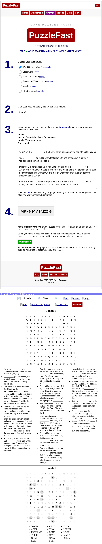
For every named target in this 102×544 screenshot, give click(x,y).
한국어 (97, 5)
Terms (44, 274)
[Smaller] (14, 298)
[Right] (86, 298)
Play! (77, 13)
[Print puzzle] (23, 304)
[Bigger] (19, 298)
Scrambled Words (38, 81)
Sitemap (63, 274)
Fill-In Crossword (34, 76)
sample (48, 67)
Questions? (25, 242)
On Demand (37, 13)
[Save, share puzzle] (40, 304)
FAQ (37, 274)
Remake (77, 304)
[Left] (66, 298)
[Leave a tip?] (61, 304)
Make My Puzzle (36, 211)
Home (25, 13)
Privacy (53, 274)
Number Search (33, 91)
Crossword (31, 72)
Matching (30, 86)
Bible (69, 13)
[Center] (75, 298)
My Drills (50, 13)
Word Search (37, 67)
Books (60, 13)
